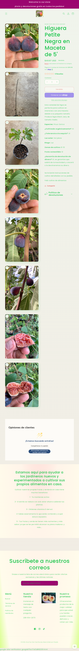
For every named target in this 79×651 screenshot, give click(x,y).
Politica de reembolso (9, 612)
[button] (6, 13)
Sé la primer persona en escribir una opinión (39, 451)
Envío (46, 63)
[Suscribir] (55, 583)
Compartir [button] (51, 186)
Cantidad (48, 78)
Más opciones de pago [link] (59, 100)
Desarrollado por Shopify (50, 642)
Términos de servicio (10, 604)
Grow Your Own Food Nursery (34, 642)
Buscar (7, 599)
